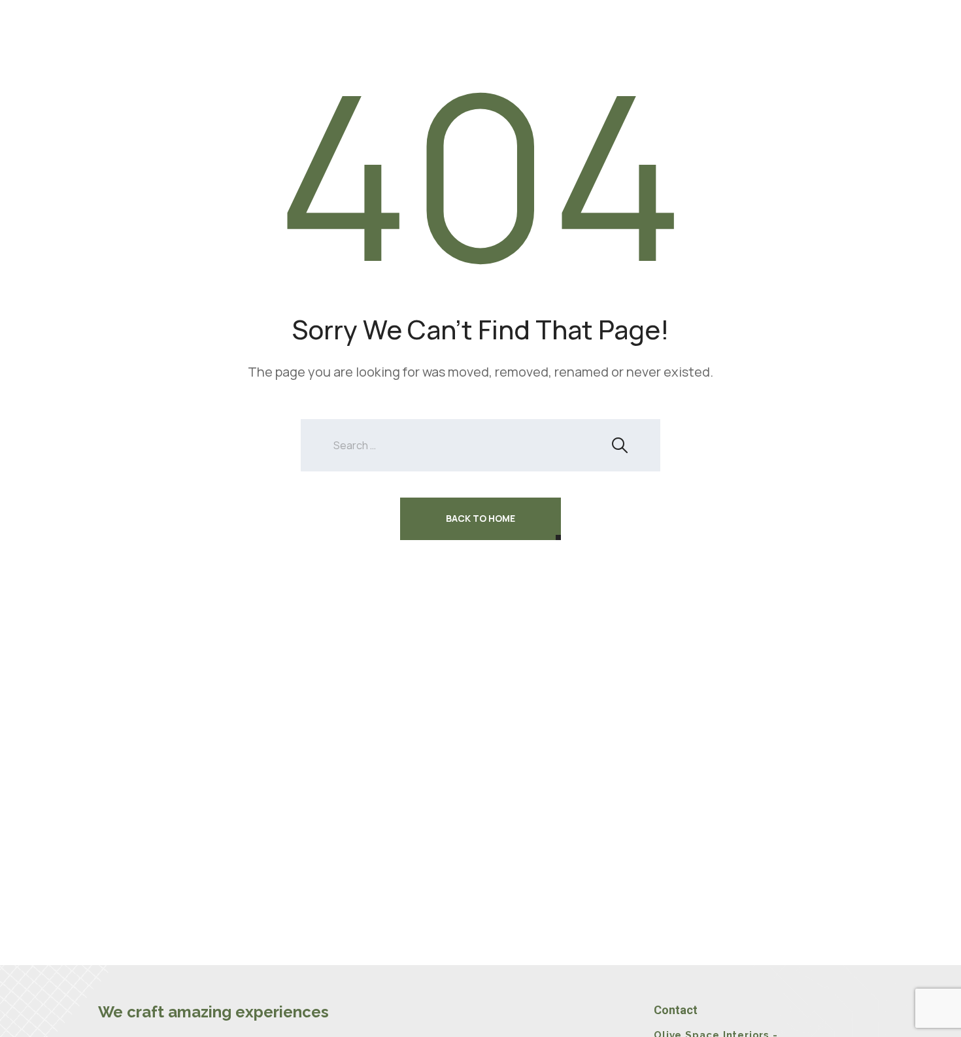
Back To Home (480, 518)
